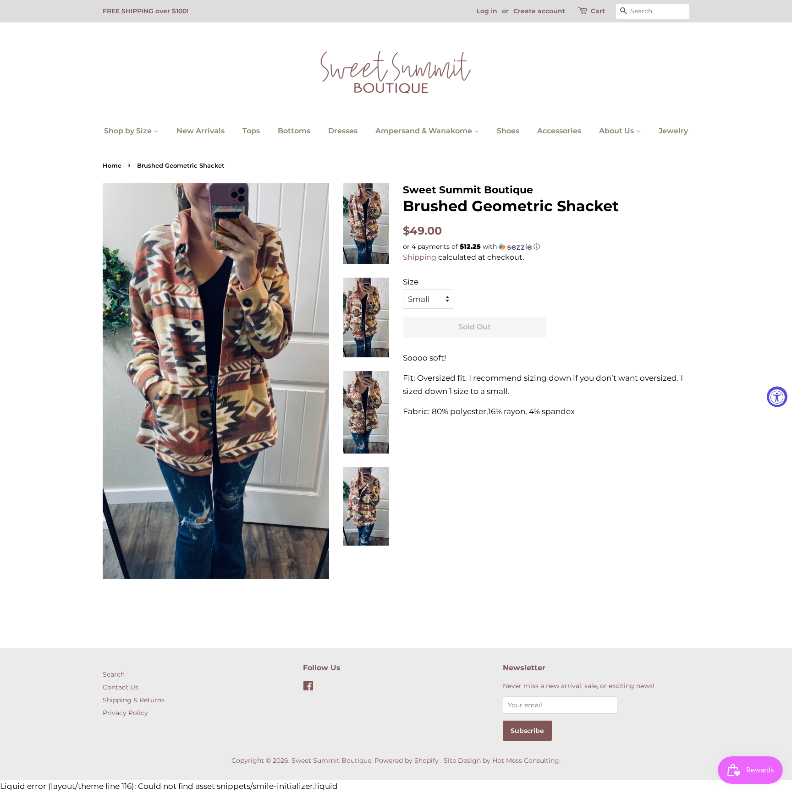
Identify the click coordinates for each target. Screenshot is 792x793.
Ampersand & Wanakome (424, 130)
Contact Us (120, 687)
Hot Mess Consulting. (526, 760)
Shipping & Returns (134, 700)
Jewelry (673, 130)
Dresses (343, 130)
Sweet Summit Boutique (331, 760)
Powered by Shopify (406, 760)
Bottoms (294, 130)
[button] (546, 246)
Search (114, 674)
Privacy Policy (125, 713)
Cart (598, 11)
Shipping (419, 257)
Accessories (559, 130)
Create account (539, 11)
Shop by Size (129, 130)
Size (410, 281)
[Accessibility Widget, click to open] (777, 396)
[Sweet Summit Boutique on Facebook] (308, 688)
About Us (617, 130)
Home (112, 165)
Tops (251, 130)
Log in (487, 11)
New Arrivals (200, 130)
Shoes (508, 130)
